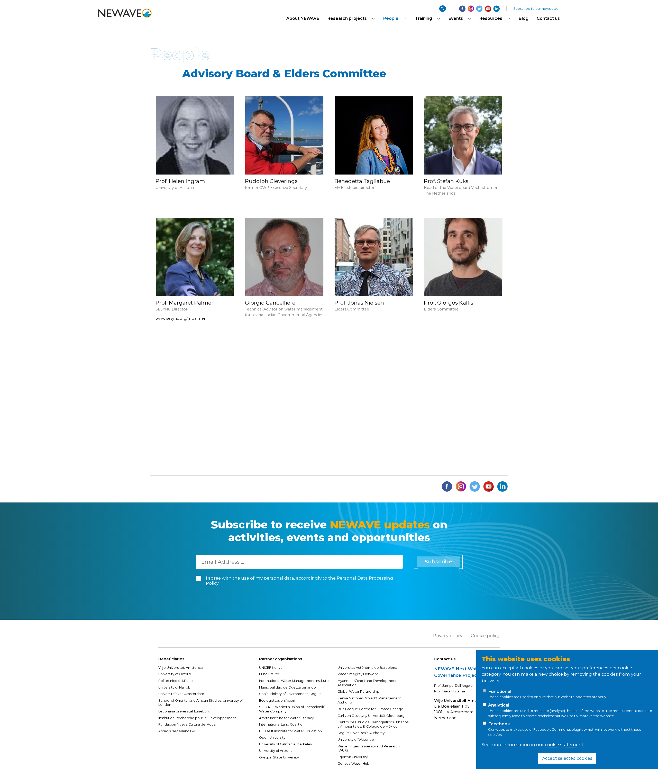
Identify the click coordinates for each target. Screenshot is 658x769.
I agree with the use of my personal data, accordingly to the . (299, 581)
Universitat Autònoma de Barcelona (367, 668)
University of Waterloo (355, 739)
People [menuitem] (390, 18)
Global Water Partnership (358, 691)
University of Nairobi (174, 687)
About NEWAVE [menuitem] (302, 18)
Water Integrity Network (357, 674)
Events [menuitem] (456, 18)
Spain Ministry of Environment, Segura (290, 694)
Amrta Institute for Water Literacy (286, 718)
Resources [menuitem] (490, 18)
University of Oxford (174, 674)
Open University (272, 737)
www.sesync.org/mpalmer (180, 318)
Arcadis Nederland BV (176, 731)
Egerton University (352, 757)
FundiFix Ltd (269, 674)
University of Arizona (276, 751)
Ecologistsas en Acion (277, 700)
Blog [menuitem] (523, 18)
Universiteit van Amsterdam (181, 694)
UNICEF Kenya (270, 668)
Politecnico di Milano (175, 681)
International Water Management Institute (294, 681)
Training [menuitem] (423, 18)
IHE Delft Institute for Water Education (290, 731)
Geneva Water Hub (353, 763)
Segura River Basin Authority (361, 733)
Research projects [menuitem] (347, 18)
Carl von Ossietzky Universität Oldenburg (371, 716)
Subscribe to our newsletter (536, 9)
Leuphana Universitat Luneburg (184, 711)
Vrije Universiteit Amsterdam (182, 668)
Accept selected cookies (567, 758)
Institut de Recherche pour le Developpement (197, 718)
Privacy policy (447, 635)
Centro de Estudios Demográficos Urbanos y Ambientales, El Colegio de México (372, 724)
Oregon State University (279, 757)
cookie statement (564, 744)
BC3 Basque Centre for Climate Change (370, 709)
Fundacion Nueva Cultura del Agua (187, 724)
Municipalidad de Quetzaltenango (287, 687)
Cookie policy (485, 635)
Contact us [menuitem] (548, 18)
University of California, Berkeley (285, 744)
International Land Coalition (282, 724)
